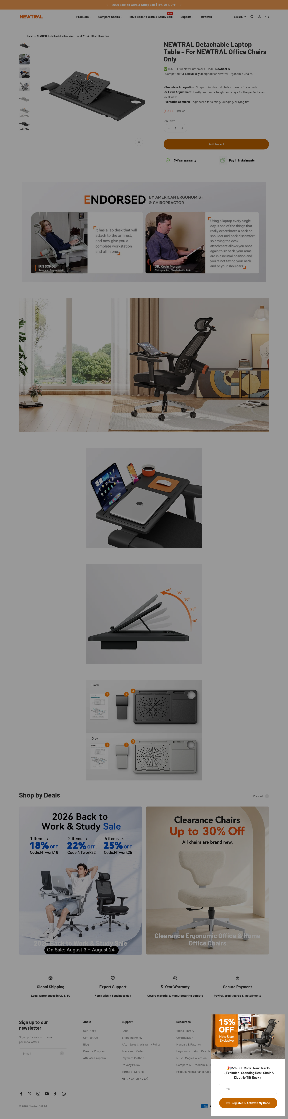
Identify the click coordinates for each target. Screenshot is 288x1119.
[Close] (278, 1021)
